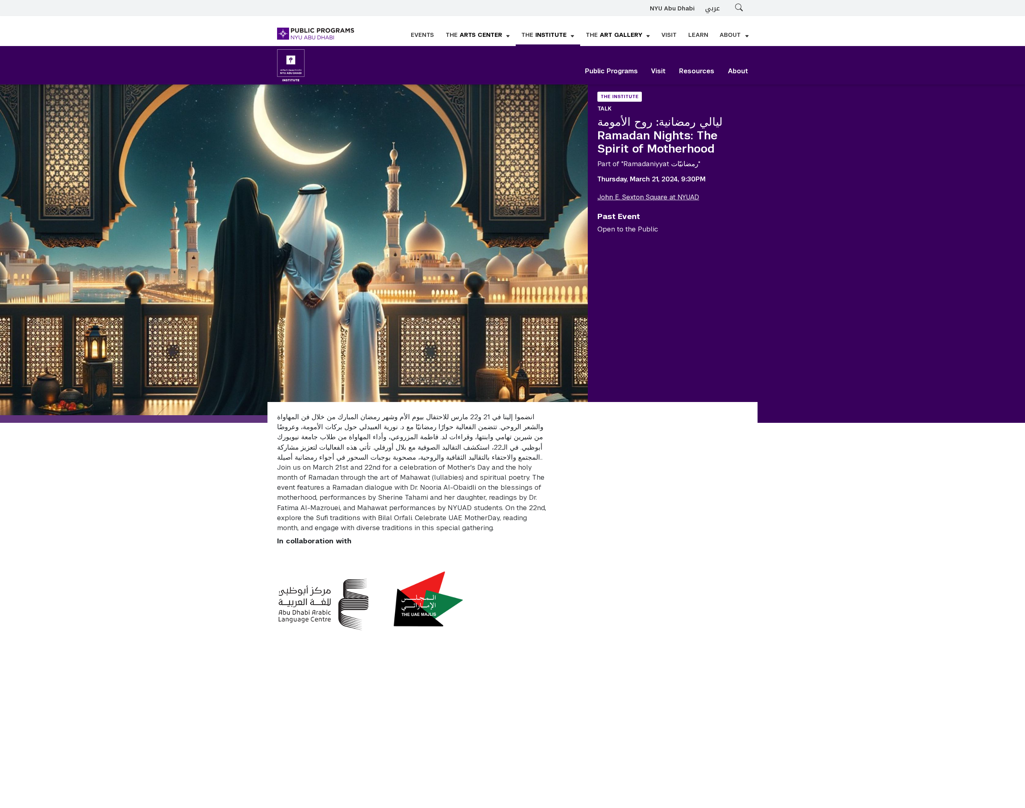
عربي (712, 8)
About (738, 71)
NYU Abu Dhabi (672, 8)
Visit (658, 71)
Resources (696, 71)
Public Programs (611, 71)
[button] (478, 35)
